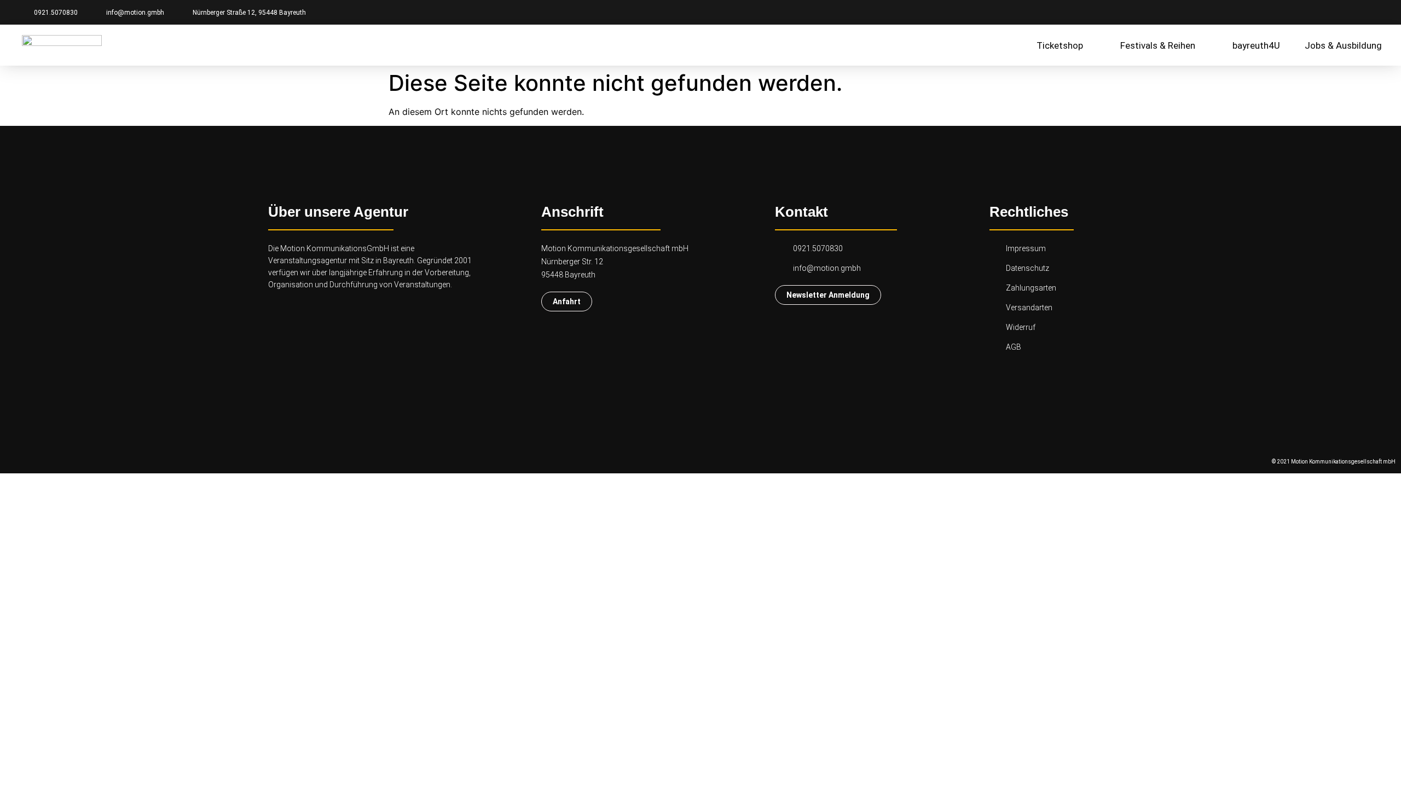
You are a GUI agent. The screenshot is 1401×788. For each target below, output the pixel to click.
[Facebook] (1335, 12)
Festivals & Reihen (1157, 45)
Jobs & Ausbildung (1343, 45)
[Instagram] (1354, 12)
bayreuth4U (1256, 45)
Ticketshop (1060, 45)
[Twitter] (1373, 12)
